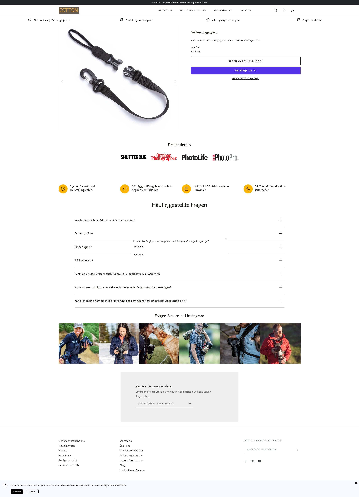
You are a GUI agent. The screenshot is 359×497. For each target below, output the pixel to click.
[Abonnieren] (191, 403)
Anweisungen (67, 445)
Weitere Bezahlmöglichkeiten (245, 78)
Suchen (63, 450)
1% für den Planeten (131, 455)
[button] (275, 10)
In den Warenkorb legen (245, 61)
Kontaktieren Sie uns (131, 470)
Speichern (65, 455)
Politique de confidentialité (113, 485)
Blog (122, 465)
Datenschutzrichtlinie (72, 440)
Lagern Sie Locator (131, 460)
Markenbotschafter (131, 450)
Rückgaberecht (68, 460)
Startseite (125, 440)
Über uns (124, 445)
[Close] (356, 483)
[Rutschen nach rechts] (176, 81)
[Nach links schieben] (62, 81)
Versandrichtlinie (69, 465)
